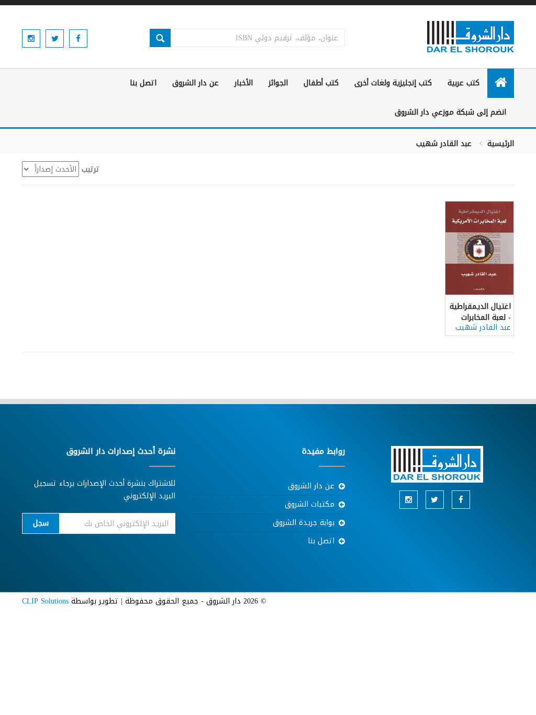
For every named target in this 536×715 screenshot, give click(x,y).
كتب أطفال (321, 83)
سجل (41, 523)
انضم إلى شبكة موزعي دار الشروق (450, 112)
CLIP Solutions (45, 601)
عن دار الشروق (195, 83)
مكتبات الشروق (309, 504)
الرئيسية (500, 144)
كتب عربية (463, 83)
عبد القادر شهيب (483, 327)
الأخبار (243, 83)
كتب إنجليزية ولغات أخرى (393, 83)
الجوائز (278, 83)
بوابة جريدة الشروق (303, 523)
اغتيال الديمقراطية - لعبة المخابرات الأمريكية (480, 317)
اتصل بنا (143, 83)
